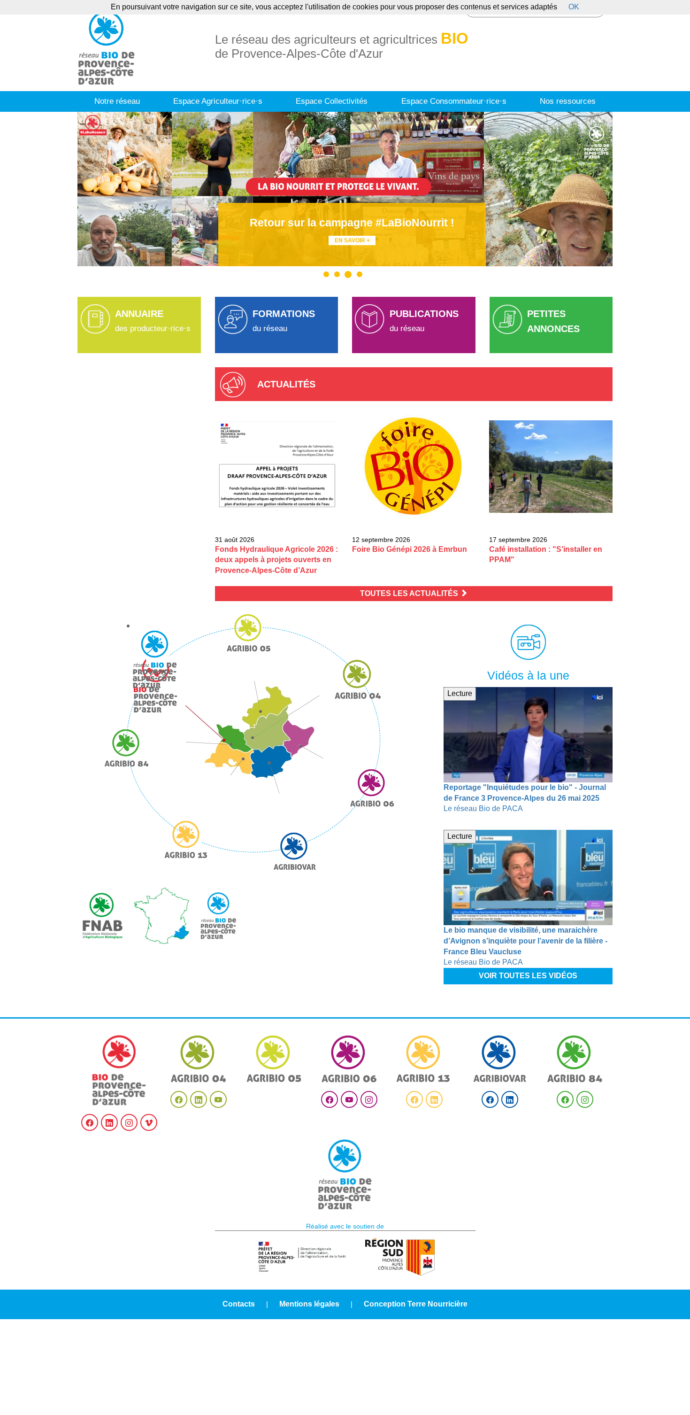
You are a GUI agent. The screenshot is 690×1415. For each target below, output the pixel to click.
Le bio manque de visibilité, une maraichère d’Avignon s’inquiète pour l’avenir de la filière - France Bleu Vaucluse (525, 941)
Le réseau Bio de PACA (483, 808)
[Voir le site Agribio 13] (424, 1059)
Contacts (238, 1304)
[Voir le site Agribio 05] (274, 1059)
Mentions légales (309, 1304)
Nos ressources (568, 101)
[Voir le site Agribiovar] (500, 1059)
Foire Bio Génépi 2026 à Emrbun (409, 549)
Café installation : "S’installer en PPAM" (545, 554)
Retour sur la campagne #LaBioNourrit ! (352, 223)
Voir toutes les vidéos (528, 976)
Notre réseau (117, 101)
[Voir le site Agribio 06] (349, 1059)
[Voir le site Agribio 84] (575, 1059)
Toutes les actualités (410, 593)
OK (573, 7)
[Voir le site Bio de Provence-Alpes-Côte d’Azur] (119, 1070)
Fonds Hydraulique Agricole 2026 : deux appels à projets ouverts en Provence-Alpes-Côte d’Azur (276, 560)
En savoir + (352, 240)
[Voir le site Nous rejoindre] (345, 1174)
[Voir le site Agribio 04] (198, 1059)
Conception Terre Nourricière (416, 1304)
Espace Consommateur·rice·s (453, 101)
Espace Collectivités (332, 101)
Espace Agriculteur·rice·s (217, 101)
